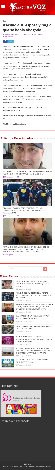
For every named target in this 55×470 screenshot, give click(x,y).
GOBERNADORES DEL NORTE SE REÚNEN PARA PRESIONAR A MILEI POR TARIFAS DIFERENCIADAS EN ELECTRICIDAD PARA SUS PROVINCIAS (34, 350)
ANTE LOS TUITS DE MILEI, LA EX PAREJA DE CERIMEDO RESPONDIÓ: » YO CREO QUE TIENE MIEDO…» (27, 172)
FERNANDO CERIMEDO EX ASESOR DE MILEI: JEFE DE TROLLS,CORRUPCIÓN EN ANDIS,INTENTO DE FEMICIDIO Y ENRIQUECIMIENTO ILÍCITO (26, 249)
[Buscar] (45, 269)
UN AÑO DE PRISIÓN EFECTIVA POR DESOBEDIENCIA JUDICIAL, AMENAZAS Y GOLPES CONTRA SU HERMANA (34, 339)
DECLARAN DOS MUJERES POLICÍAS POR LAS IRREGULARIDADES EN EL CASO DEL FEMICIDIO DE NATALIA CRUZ (25, 210)
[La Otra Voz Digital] (27, 7)
